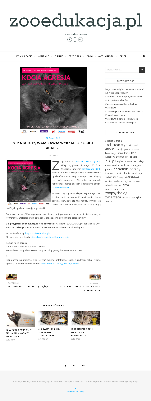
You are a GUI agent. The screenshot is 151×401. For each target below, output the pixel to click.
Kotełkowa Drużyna (114, 156)
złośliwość (126, 198)
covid (135, 145)
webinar (109, 181)
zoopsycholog (116, 193)
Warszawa (132, 177)
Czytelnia (75, 56)
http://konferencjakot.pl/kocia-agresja (50, 236)
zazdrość (117, 185)
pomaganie (136, 165)
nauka (108, 165)
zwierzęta (113, 197)
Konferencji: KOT (91, 168)
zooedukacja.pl (75, 21)
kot (133, 153)
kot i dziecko (131, 156)
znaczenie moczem (114, 189)
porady (134, 169)
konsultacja (110, 153)
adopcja (109, 140)
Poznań (109, 173)
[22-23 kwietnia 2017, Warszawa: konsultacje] (95, 277)
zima (126, 185)
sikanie (126, 173)
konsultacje (124, 153)
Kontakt (43, 56)
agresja (118, 140)
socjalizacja (136, 173)
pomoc (108, 169)
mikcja (141, 161)
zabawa (136, 181)
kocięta (135, 149)
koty (109, 160)
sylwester (111, 177)
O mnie (59, 56)
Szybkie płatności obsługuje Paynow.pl (121, 381)
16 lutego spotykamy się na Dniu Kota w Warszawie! (19, 333)
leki (135, 161)
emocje (119, 149)
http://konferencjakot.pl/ (37, 233)
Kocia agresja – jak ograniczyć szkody (60, 263)
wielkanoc (119, 181)
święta (136, 197)
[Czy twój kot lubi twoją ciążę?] (11, 277)
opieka (115, 165)
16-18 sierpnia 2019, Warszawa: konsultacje (82, 332)
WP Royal (58, 381)
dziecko (109, 149)
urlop (121, 177)
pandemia (124, 165)
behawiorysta (118, 144)
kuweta (128, 161)
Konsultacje (24, 56)
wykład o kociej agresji (88, 161)
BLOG (90, 56)
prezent (117, 173)
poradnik (120, 169)
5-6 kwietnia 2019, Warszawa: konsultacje (49, 332)
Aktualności (106, 56)
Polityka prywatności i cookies (78, 381)
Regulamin (97, 381)
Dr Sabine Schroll (60, 187)
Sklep (123, 56)
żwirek (108, 201)
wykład (128, 181)
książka (119, 161)
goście (127, 149)
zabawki (109, 185)
